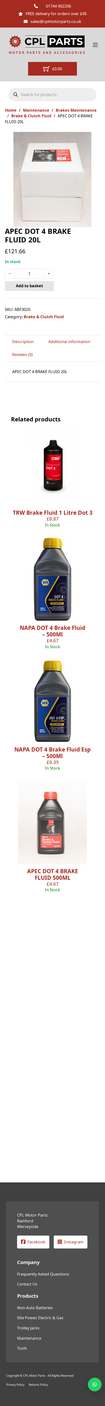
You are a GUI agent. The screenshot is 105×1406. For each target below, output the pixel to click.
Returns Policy (38, 1385)
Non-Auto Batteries (35, 1307)
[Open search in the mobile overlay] (52, 95)
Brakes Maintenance (76, 110)
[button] (93, 138)
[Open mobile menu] (95, 45)
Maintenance (36, 110)
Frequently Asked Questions (43, 1274)
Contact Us (27, 1284)
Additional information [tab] (69, 341)
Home (11, 110)
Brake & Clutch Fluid (31, 116)
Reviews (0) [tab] (22, 354)
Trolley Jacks (28, 1328)
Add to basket (29, 285)
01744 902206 (58, 6)
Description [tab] (23, 341)
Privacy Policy (15, 1385)
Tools (22, 1348)
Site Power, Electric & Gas (40, 1317)
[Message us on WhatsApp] (95, 1384)
